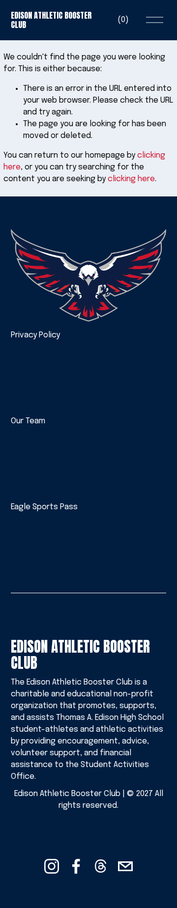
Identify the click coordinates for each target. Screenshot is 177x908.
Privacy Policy (35, 335)
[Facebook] (76, 866)
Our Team (28, 421)
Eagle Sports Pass (44, 507)
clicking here (131, 179)
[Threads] (101, 866)
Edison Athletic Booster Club (51, 19)
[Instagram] (51, 866)
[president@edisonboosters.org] (125, 866)
